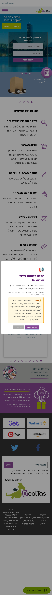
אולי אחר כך (19, 327)
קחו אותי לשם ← (32, 327)
